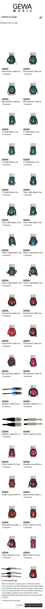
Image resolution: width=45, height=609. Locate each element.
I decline (19, 605)
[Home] (22, 8)
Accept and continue (33, 605)
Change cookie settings (11, 600)
